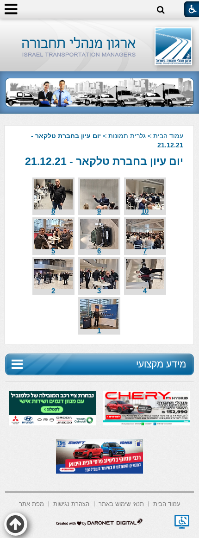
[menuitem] (166, 503)
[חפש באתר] (161, 10)
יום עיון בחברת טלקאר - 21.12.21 (104, 161)
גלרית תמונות (127, 135)
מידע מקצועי (161, 364)
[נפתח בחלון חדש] (181, 522)
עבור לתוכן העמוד (100, 28)
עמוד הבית (168, 135)
